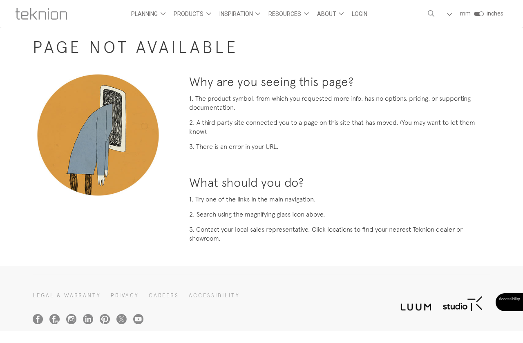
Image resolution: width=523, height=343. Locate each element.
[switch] (478, 14)
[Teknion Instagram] (71, 319)
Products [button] (189, 14)
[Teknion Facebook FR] (54, 319)
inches (495, 13)
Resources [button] (285, 14)
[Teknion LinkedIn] (88, 319)
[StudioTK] (462, 302)
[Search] (431, 14)
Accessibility (214, 295)
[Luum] (413, 302)
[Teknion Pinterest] (105, 319)
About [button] (327, 14)
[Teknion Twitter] (121, 319)
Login (359, 14)
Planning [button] (145, 14)
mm (465, 13)
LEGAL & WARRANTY (67, 295)
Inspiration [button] (236, 14)
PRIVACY (125, 295)
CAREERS (164, 295)
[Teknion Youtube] (138, 319)
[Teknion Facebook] (38, 319)
